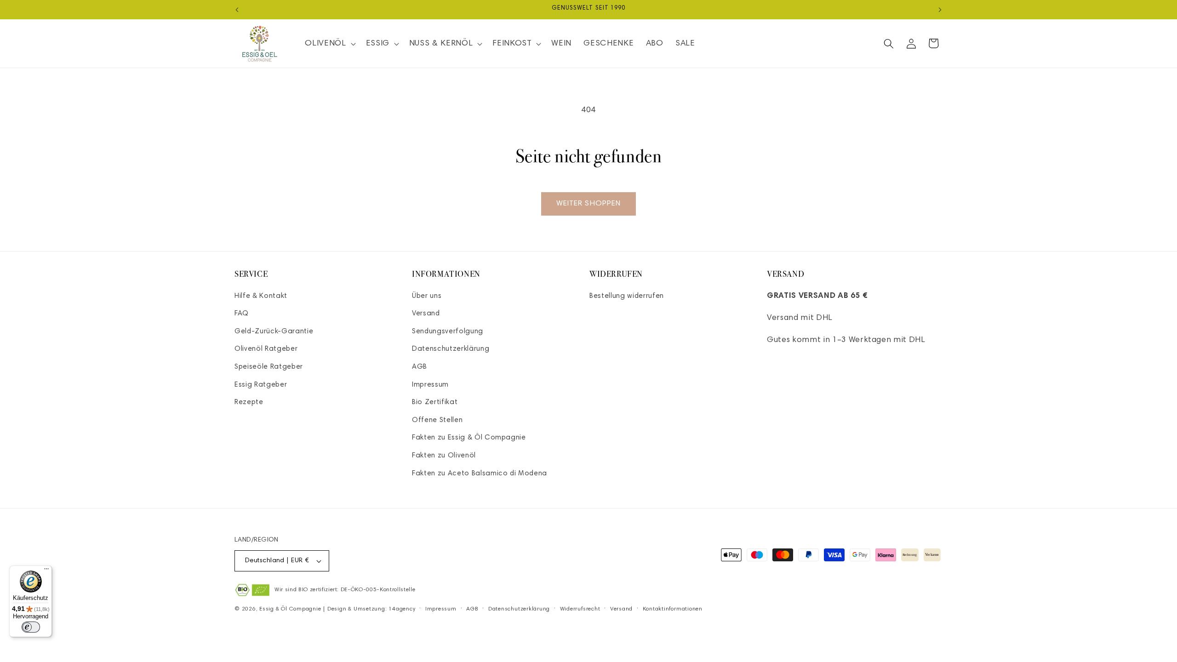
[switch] (31, 627)
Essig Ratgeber (260, 385)
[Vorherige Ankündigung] (237, 9)
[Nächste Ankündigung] (940, 9)
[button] (329, 43)
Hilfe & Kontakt (260, 296)
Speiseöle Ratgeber (268, 367)
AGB (419, 367)
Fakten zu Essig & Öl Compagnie (469, 437)
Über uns (426, 296)
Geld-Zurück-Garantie (273, 331)
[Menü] (46, 570)
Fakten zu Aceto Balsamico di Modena (479, 473)
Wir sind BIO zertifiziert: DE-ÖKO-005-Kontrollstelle (344, 590)
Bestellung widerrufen (626, 296)
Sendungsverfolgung (447, 331)
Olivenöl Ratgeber (265, 349)
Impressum (430, 385)
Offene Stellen (437, 420)
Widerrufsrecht (580, 609)
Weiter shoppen (588, 203)
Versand (426, 313)
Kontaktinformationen (673, 609)
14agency (402, 609)
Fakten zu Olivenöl (444, 455)
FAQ (241, 313)
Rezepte (248, 402)
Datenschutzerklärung (450, 349)
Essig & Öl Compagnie (290, 609)
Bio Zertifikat (434, 402)
